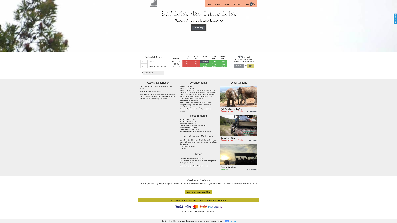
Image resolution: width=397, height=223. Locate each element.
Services (218, 4)
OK (227, 221)
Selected (205, 61)
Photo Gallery (198, 28)
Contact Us (201, 200)
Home (209, 4)
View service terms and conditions (198, 192)
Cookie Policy (222, 200)
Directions (192, 200)
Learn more (233, 221)
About (178, 200)
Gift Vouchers (237, 4)
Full (187, 61)
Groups (227, 4)
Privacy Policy (211, 200)
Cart (249, 4)
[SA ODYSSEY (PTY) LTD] (153, 2)
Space (214, 61)
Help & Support (395, 18)
